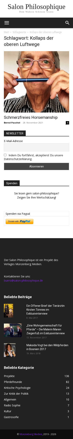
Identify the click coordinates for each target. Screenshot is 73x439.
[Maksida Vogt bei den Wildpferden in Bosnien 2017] (10, 350)
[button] (6, 23)
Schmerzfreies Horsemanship (31, 117)
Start (6, 32)
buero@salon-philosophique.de (23, 280)
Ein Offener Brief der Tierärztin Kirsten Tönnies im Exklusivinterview (45, 309)
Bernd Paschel (12, 122)
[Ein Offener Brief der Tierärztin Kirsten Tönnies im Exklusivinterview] (8, 311)
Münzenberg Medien (30, 434)
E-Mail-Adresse (13, 141)
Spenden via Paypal (18, 213)
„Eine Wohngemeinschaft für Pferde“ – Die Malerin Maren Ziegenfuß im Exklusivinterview (45, 329)
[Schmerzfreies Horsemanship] (36, 82)
